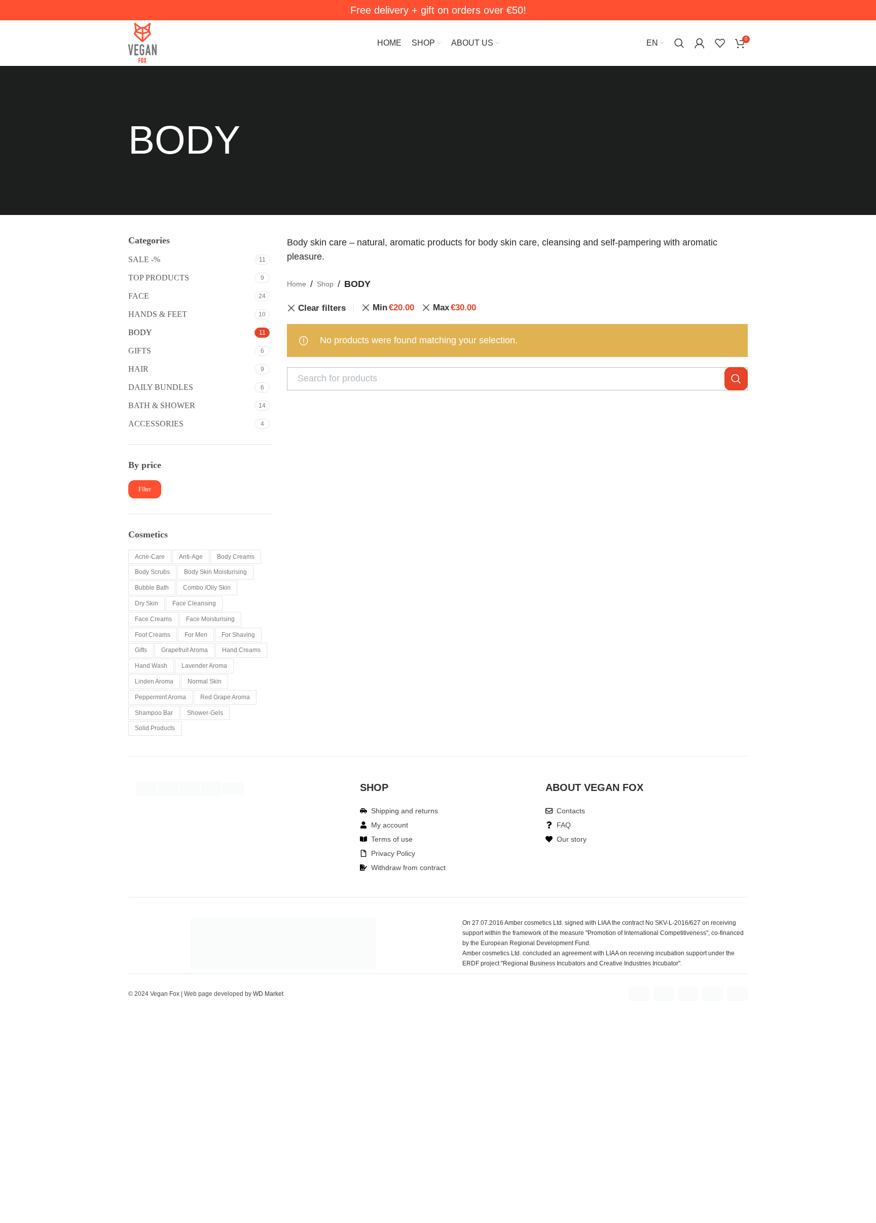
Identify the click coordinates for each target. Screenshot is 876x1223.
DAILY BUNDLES (160, 387)
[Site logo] (142, 43)
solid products (155, 728)
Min (393, 307)
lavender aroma (204, 665)
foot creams (152, 634)
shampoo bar (154, 712)
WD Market (268, 993)
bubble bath (152, 587)
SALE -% (144, 259)
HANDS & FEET (157, 314)
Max (454, 307)
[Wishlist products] (720, 43)
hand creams (241, 650)
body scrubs (152, 571)
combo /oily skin (207, 587)
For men (196, 634)
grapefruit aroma (184, 650)
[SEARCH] (736, 378)
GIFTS (139, 350)
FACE (138, 296)
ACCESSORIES (156, 423)
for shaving (238, 634)
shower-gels (205, 712)
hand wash (151, 665)
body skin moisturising (215, 571)
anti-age (191, 556)
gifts (141, 650)
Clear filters (322, 308)
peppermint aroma (160, 697)
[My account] (699, 43)
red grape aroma (225, 697)
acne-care (150, 556)
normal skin (205, 681)
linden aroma (154, 681)
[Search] (679, 43)
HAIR (138, 369)
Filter (144, 489)
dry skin (146, 603)
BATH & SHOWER (161, 405)
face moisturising (210, 619)
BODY (140, 332)
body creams (235, 556)
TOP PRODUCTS (158, 277)
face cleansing (194, 603)
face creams (153, 619)
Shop (325, 284)
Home (296, 284)
